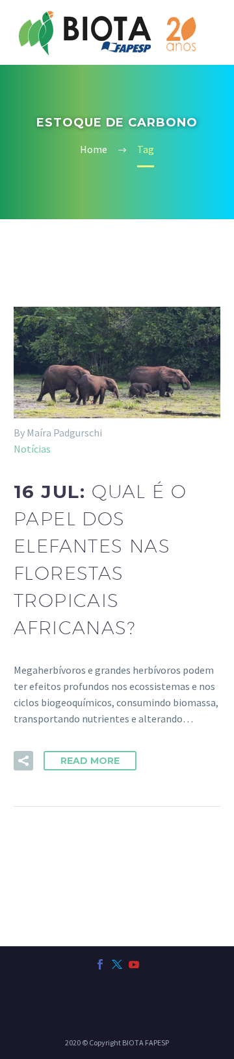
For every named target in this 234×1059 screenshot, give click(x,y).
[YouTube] (134, 964)
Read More (90, 761)
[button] (23, 760)
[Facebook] (100, 964)
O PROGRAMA (183, 62)
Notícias (32, 448)
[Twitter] (117, 964)
